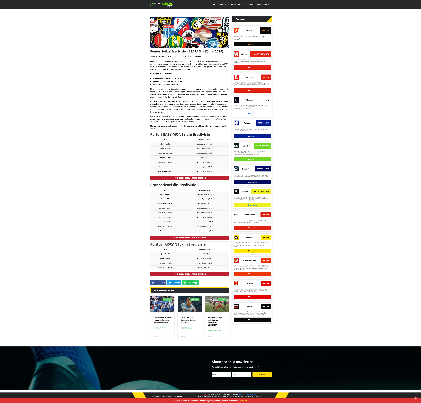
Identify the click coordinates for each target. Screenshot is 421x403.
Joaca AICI (243, 400)
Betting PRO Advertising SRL (247, 394)
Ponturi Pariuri (218, 5)
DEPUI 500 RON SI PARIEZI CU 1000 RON (189, 178)
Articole (259, 5)
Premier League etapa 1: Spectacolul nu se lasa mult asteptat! (162, 320)
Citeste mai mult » (159, 328)
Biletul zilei (232, 5)
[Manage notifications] (416, 398)
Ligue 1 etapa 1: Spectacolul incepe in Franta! (189, 320)
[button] (158, 282)
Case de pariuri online (246, 5)
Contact (267, 5)
